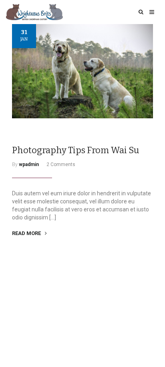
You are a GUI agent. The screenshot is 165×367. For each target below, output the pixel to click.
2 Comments (60, 164)
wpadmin (29, 164)
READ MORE (27, 233)
